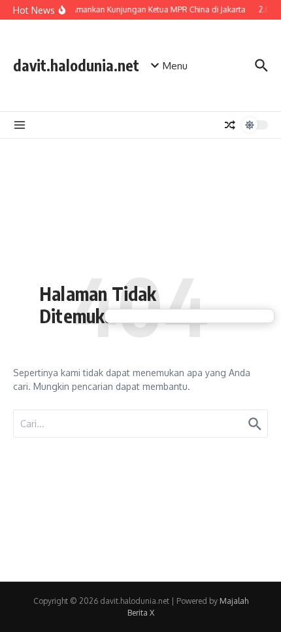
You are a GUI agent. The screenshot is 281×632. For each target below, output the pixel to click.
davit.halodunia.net (76, 65)
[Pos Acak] (230, 125)
